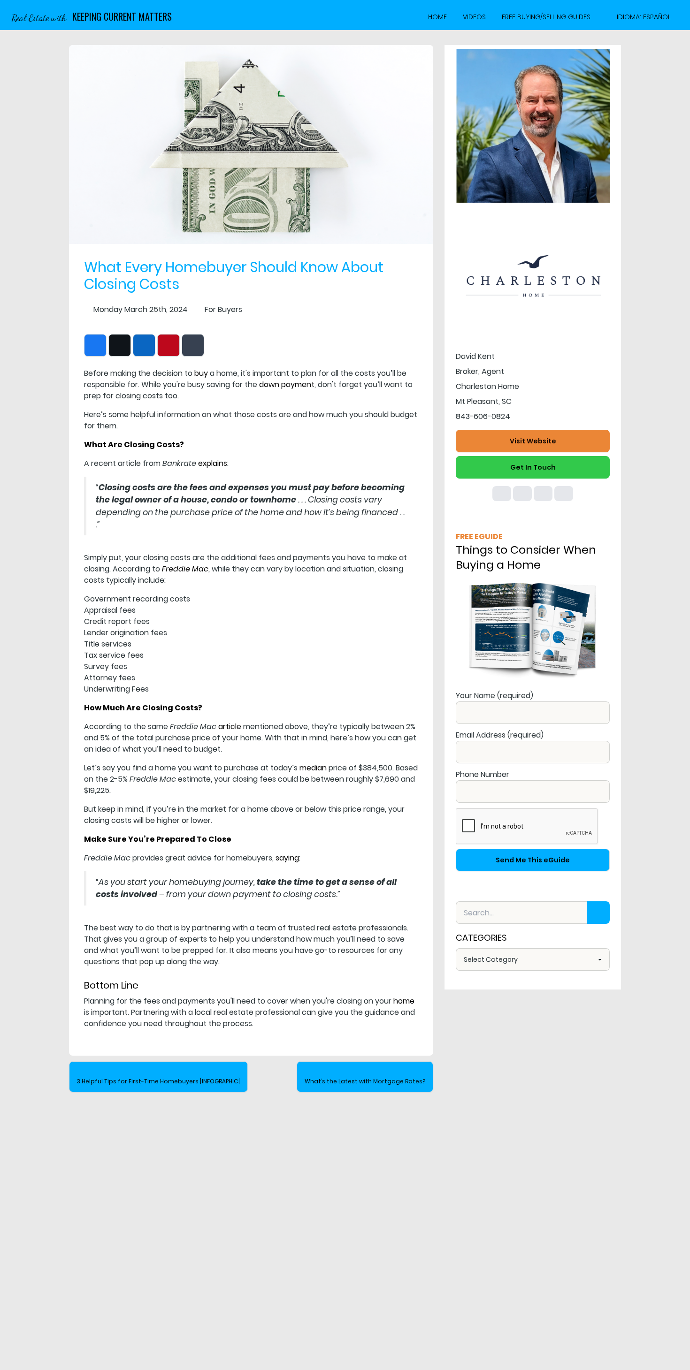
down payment (286, 384)
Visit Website (533, 441)
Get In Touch (533, 467)
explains (212, 463)
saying (287, 857)
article (229, 726)
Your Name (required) (494, 695)
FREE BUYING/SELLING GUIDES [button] (546, 17)
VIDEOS (474, 17)
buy (201, 373)
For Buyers (223, 309)
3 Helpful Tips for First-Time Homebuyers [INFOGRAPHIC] (158, 1081)
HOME (437, 17)
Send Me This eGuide (533, 860)
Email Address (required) (500, 735)
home (403, 1001)
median (313, 767)
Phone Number (482, 774)
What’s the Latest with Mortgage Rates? (365, 1081)
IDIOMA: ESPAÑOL (644, 17)
